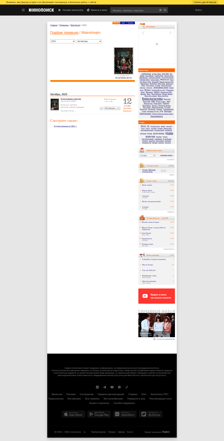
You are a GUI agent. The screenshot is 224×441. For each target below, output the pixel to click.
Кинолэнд (167, 99)
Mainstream (75, 25)
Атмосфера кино (160, 87)
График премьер (64, 32)
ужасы (165, 136)
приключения (159, 130)
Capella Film (159, 76)
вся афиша (170, 159)
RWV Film (161, 83)
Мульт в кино (161, 101)
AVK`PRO (165, 74)
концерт (161, 142)
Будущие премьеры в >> (65, 126)
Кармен (143, 94)
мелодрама (158, 133)
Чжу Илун (64, 111)
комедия (150, 136)
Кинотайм (146, 101)
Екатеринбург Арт (158, 90)
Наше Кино (127, 108)
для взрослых (155, 126)
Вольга (147, 90)
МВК (153, 101)
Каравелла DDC (166, 92)
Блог (144, 394)
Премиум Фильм (164, 105)
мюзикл (155, 142)
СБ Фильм (151, 109)
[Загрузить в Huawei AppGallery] (125, 414)
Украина (131, 22)
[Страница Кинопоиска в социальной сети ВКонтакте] (97, 387)
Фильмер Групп (153, 111)
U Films (157, 85)
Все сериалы (92, 398)
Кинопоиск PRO (159, 394)
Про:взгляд (147, 107)
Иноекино (149, 92)
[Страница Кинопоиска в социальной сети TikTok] (126, 387)
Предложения (56, 398)
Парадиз (166, 103)
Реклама (71, 394)
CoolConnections (168, 77)
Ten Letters (150, 85)
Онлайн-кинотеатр (72, 10)
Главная (53, 25)
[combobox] (133, 10)
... (75, 111)
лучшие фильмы (168, 249)
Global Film (145, 79)
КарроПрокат (156, 94)
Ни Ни (71, 111)
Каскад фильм (167, 94)
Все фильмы (74, 398)
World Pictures (166, 85)
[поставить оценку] (101, 108)
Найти (165, 10)
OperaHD (155, 82)
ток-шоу (169, 126)
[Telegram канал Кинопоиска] (105, 387)
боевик (149, 133)
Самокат (159, 109)
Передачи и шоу (136, 398)
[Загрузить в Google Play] (99, 414)
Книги (130, 431)
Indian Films (155, 80)
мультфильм (167, 139)
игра (143, 128)
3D (148, 126)
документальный (147, 139)
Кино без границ (151, 96)
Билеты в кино (99, 10)
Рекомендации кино (160, 398)
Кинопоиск (75, 431)
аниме (163, 126)
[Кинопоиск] (41, 10)
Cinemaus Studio (155, 77)
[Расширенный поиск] (160, 10)
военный (168, 141)
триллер (159, 136)
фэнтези (145, 141)
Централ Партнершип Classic (162, 114)
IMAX (143, 126)
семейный (158, 139)
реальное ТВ (146, 142)
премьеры (170, 212)
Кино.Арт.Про (163, 96)
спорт (148, 128)
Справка (132, 394)
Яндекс (166, 431)
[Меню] (23, 10)
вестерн (168, 142)
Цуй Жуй (73, 105)
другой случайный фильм (165, 339)
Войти (198, 10)
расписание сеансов (166, 155)
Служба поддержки (124, 402)
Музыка (112, 431)
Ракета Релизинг (158, 107)
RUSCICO (153, 83)
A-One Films (156, 74)
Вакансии (57, 394)
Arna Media (149, 76)
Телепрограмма (98, 431)
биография (160, 141)
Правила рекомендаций (111, 394)
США (123, 22)
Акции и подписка (99, 402)
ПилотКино (146, 105)
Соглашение (87, 394)
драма (169, 133)
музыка (160, 128)
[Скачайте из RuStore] (150, 414)
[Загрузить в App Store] (73, 414)
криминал (168, 130)
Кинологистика (152, 98)
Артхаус (149, 87)
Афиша (121, 431)
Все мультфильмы (113, 398)
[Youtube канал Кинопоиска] (112, 387)
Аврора (142, 87)
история (152, 141)
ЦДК (161, 111)
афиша (172, 174)
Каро (149, 94)
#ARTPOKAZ (146, 74)
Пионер (154, 105)
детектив (143, 133)
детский (153, 128)
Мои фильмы (110, 108)
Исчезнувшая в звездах (123, 77)
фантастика (168, 128)
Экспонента (156, 116)
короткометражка (147, 130)
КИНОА (157, 92)
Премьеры (64, 25)
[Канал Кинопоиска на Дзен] (119, 387)
